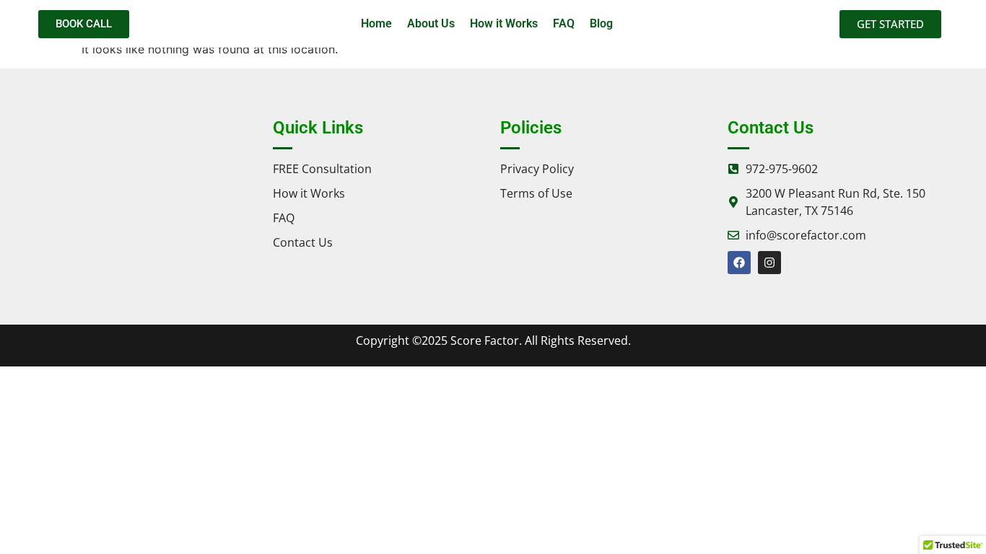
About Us (431, 23)
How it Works (504, 23)
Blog (601, 23)
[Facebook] (739, 262)
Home (376, 23)
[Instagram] (769, 262)
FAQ (564, 23)
